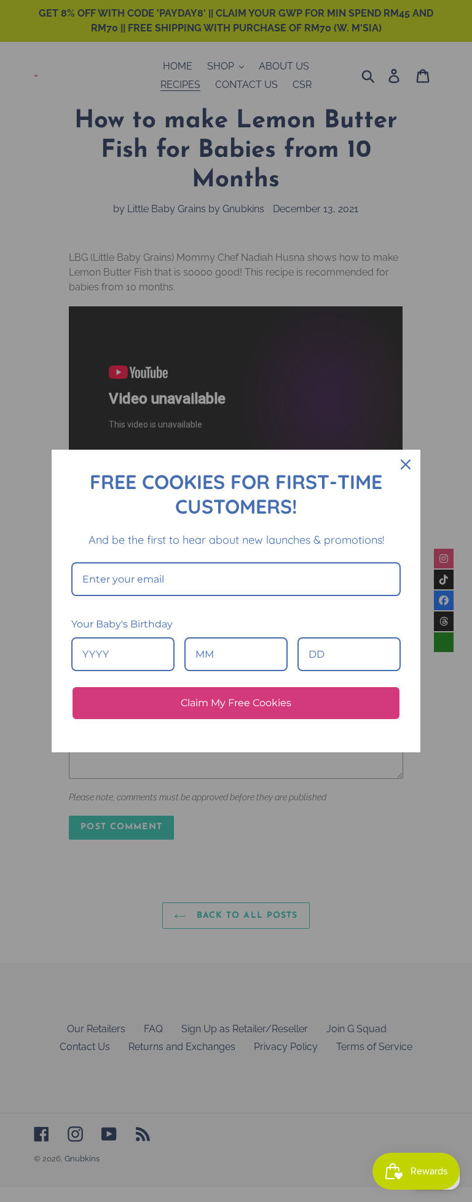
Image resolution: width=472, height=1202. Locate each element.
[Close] (405, 464)
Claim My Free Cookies (236, 703)
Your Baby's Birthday (122, 624)
